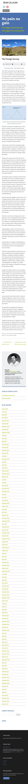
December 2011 (5, 698)
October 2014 (5, 627)
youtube (5, 764)
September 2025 (6, 432)
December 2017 (5, 547)
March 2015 (4, 612)
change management (18, 333)
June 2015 (4, 603)
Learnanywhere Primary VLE (8, 395)
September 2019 (6, 521)
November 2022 (5, 473)
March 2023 (4, 468)
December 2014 (5, 621)
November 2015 (5, 594)
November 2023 (5, 459)
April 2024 (4, 456)
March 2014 (4, 642)
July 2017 (4, 553)
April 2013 (4, 665)
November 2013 (5, 654)
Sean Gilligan (13, 335)
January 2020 (5, 515)
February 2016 (5, 586)
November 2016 (5, 565)
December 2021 (5, 488)
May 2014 (4, 636)
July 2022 (4, 479)
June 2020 (4, 509)
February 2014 (5, 645)
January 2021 (5, 500)
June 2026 (4, 411)
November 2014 (5, 624)
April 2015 (4, 609)
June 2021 (4, 497)
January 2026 (5, 423)
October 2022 (5, 476)
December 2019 (5, 518)
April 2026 (4, 414)
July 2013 (4, 662)
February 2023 (5, 471)
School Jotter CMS (6, 398)
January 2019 (5, 530)
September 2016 (6, 571)
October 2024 (5, 453)
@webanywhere (6, 747)
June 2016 (4, 574)
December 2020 (5, 503)
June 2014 (4, 633)
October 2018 (5, 535)
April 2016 (4, 580)
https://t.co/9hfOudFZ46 (17, 752)
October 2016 (5, 568)
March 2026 (4, 417)
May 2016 (4, 577)
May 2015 (4, 606)
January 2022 (5, 485)
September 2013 (6, 659)
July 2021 (4, 494)
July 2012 (4, 689)
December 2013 (5, 651)
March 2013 (4, 668)
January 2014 (5, 648)
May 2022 (4, 482)
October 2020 (5, 506)
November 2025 (5, 426)
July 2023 (4, 462)
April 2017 (4, 559)
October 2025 (5, 429)
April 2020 (4, 512)
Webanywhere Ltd (13, 371)
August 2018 (5, 541)
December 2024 (5, 450)
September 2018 (6, 538)
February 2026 (5, 420)
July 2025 (4, 435)
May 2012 (4, 692)
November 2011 (5, 701)
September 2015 (6, 597)
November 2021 (5, 491)
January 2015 (5, 618)
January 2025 (5, 447)
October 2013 (5, 656)
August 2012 (5, 686)
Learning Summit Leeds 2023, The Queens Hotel (20, 344)
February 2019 (5, 527)
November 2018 (5, 532)
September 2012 (6, 683)
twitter (4, 762)
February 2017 (5, 562)
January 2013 (5, 674)
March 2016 (4, 583)
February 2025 (5, 444)
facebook (5, 760)
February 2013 (5, 671)
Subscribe (6, 778)
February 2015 (5, 615)
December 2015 (5, 592)
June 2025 (4, 438)
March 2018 (4, 544)
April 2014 (4, 639)
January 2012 (5, 695)
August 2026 (5, 409)
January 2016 (5, 589)
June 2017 (4, 556)
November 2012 (5, 680)
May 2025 (4, 441)
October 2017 (5, 550)
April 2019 (4, 524)
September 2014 (6, 630)
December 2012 (5, 677)
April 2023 (4, 465)
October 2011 (5, 704)
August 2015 (5, 600)
